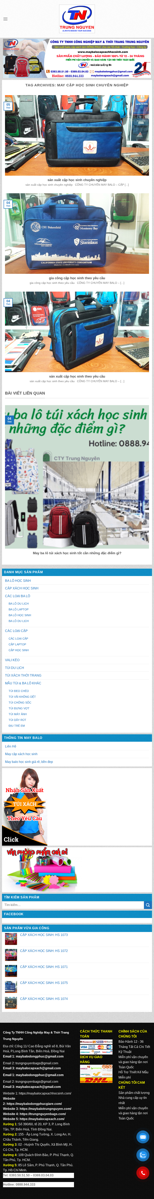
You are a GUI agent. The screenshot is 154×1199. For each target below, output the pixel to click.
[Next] (150, 483)
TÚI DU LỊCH (14, 668)
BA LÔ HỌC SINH (18, 580)
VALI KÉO (12, 660)
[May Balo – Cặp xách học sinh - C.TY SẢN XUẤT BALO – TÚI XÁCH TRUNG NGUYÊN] (77, 19)
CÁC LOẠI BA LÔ (17, 596)
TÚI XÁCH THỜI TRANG (23, 675)
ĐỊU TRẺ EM (17, 725)
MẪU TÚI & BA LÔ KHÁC (23, 683)
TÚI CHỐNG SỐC (20, 702)
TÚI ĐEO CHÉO (19, 691)
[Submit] (148, 905)
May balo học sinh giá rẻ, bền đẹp (29, 761)
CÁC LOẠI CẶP (16, 631)
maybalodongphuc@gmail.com (40, 1056)
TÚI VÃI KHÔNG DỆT (22, 696)
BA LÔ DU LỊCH (19, 603)
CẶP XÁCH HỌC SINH (21, 588)
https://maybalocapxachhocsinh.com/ (45, 1093)
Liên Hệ (10, 746)
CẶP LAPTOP (17, 644)
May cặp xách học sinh (21, 754)
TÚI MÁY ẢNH (18, 714)
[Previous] (4, 483)
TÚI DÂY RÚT (17, 720)
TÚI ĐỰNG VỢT (19, 708)
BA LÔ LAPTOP (18, 609)
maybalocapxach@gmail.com (38, 1068)
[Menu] (5, 19)
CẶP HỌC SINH (19, 650)
